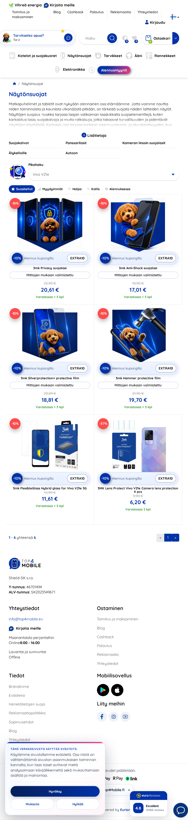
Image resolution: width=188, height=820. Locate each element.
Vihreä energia (28, 5)
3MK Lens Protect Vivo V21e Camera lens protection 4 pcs (138, 490)
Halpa (77, 189)
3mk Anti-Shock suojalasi (138, 268)
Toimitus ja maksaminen (22, 14)
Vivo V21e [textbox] (41, 174)
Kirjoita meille (62, 5)
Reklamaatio (120, 12)
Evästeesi (17, 695)
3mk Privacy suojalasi (50, 268)
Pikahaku (35, 164)
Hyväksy (55, 791)
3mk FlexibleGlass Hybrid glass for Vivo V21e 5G (50, 488)
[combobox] (103, 174)
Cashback (75, 12)
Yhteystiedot (148, 12)
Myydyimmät (52, 189)
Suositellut (24, 189)
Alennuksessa (119, 189)
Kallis (95, 189)
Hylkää (77, 804)
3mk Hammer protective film (138, 378)
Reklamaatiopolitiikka (27, 713)
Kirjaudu (157, 22)
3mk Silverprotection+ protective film (50, 378)
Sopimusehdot (21, 722)
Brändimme (19, 686)
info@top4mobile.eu (26, 619)
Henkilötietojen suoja (27, 704)
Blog (57, 12)
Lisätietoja (96, 135)
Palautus (97, 12)
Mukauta (32, 804)
